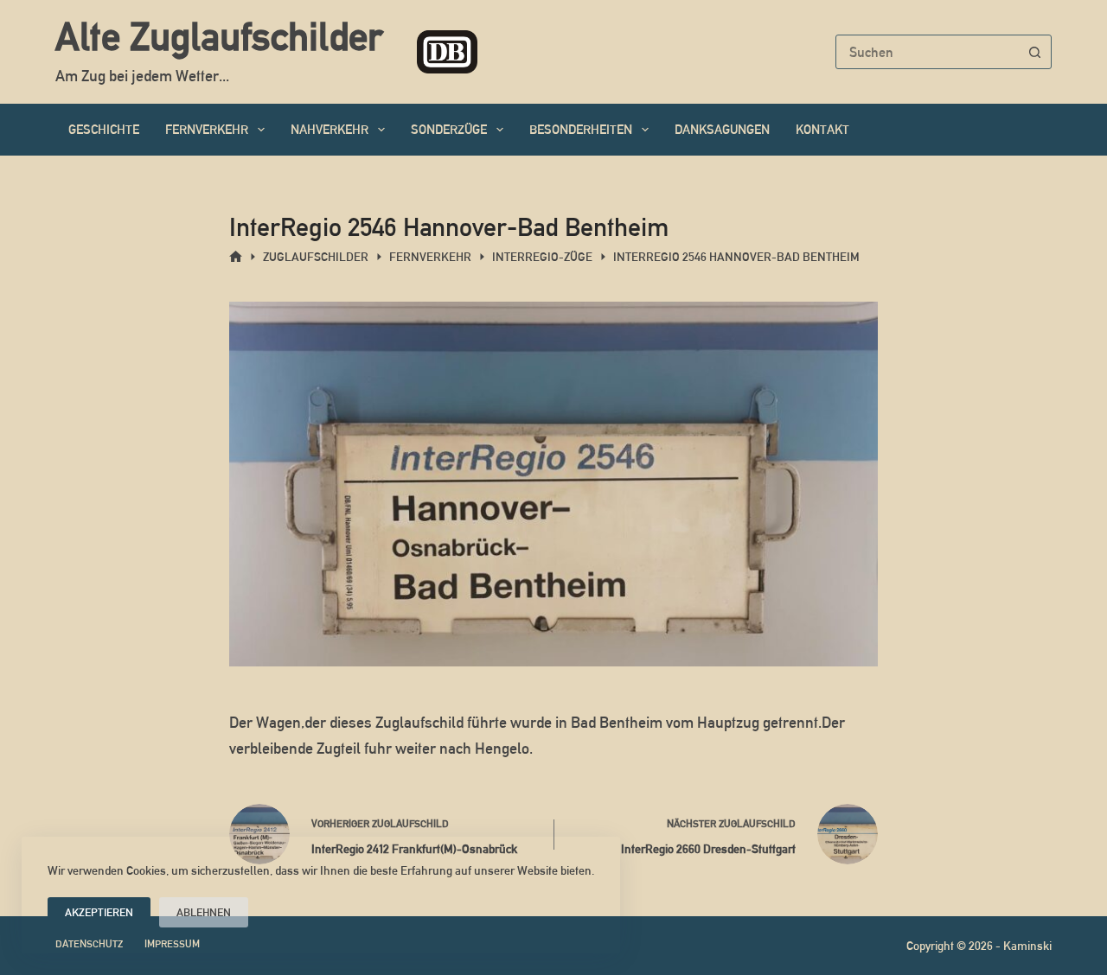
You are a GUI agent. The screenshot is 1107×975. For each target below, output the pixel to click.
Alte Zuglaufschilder (218, 36)
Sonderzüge (449, 129)
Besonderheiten (580, 129)
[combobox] (927, 52)
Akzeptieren (99, 912)
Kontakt (822, 129)
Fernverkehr (206, 129)
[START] (235, 257)
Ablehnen (203, 912)
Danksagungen (722, 129)
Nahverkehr (329, 129)
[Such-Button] (1034, 51)
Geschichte (103, 129)
